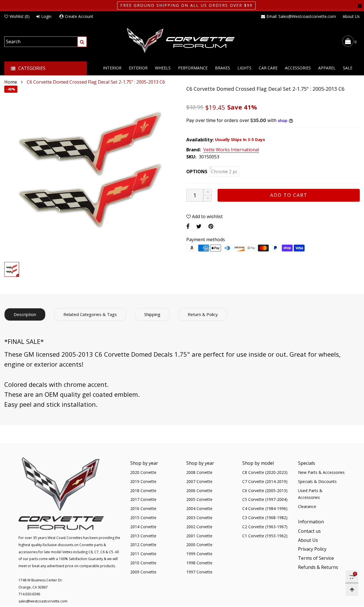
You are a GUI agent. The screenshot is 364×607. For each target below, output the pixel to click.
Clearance (307, 506)
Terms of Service (316, 558)
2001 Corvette (199, 535)
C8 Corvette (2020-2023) (265, 472)
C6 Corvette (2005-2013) (265, 490)
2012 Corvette (143, 544)
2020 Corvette (143, 472)
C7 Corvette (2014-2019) (265, 481)
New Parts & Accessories (321, 472)
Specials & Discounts (317, 481)
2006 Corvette (199, 490)
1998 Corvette (199, 562)
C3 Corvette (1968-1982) (265, 517)
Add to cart (288, 195)
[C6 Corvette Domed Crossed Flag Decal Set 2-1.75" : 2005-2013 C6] (91, 172)
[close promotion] (359, 5)
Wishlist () (20, 16)
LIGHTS (244, 68)
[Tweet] (199, 226)
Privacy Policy (312, 549)
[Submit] (82, 41)
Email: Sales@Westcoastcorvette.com (301, 16)
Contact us (309, 531)
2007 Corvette (199, 481)
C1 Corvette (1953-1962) (265, 535)
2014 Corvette (143, 526)
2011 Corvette (143, 553)
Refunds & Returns (318, 567)
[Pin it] (210, 226)
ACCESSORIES (298, 68)
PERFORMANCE (193, 68)
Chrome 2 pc (224, 171)
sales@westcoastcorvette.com (42, 601)
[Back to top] (352, 589)
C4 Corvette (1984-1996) (265, 508)
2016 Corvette (143, 508)
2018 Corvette (143, 490)
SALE (347, 68)
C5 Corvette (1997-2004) (265, 499)
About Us (351, 16)
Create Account (79, 16)
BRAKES (222, 68)
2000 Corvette (199, 544)
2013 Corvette (143, 535)
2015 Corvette (143, 517)
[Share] (187, 226)
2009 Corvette (143, 572)
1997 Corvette (199, 572)
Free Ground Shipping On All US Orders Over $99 (186, 5)
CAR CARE (268, 68)
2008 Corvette (199, 472)
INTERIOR (112, 68)
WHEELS (163, 68)
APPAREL (327, 68)
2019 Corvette (143, 481)
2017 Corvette (143, 499)
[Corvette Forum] (182, 41)
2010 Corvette (143, 562)
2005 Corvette (199, 499)
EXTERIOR (138, 68)
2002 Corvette (199, 526)
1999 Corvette (199, 553)
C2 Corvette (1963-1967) (265, 526)
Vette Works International (231, 150)
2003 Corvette (199, 517)
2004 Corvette (199, 508)
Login (46, 16)
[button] (207, 198)
